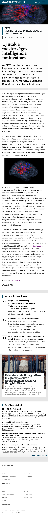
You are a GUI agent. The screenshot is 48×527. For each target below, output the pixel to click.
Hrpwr (4, 500)
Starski (26, 492)
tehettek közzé (35, 246)
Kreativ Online (28, 497)
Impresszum (5, 471)
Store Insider (27, 489)
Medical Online (6, 489)
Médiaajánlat (27, 471)
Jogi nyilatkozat (28, 476)
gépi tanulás (13, 33)
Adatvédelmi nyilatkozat (9, 476)
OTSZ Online (5, 492)
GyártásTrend (9, 37)
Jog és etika (27, 473)
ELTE (7, 28)
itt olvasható (17, 280)
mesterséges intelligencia (23, 30)
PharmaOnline (28, 494)
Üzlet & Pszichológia (8, 494)
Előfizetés (5, 473)
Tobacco (4, 497)
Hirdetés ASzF (6, 479)
